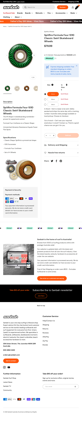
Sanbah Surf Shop (9, 378)
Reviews (62, 7)
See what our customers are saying (52, 278)
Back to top (41, 305)
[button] (77, 7)
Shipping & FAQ (73, 2)
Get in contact (11, 361)
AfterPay (46, 337)
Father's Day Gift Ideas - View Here (25, 21)
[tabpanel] (20, 143)
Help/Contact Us (49, 321)
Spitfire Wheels (49, 31)
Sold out (68, 135)
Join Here (41, 296)
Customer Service (59, 2)
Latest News (7, 382)
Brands (20, 13)
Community (7, 390)
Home (4, 26)
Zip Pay (45, 341)
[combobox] (38, 7)
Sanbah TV (7, 386)
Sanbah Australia (13, 412)
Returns (45, 329)
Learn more (26, 2)
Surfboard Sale (9, 13)
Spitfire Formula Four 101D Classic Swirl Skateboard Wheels (20, 26)
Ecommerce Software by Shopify (27, 412)
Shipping (46, 325)
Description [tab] (7, 102)
